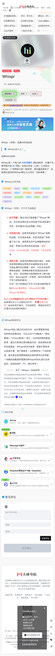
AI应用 (37, 197)
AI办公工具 (35, 188)
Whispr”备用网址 (17, 292)
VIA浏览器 (46, 250)
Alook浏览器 (23, 250)
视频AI (25, 188)
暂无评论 (10, 497)
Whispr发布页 (35, 288)
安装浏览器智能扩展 (29, 644)
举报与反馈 (9, 112)
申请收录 (18, 595)
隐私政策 (24, 597)
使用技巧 (28, 595)
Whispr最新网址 (19, 288)
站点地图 (38, 595)
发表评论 (45, 538)
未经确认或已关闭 (16, 105)
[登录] (10, 10)
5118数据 (37, 333)
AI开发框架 (7, 197)
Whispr (16, 71)
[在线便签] (51, 620)
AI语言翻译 (38, 193)
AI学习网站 (27, 193)
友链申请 (8, 595)
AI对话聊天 (7, 71)
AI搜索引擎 (7, 201)
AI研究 (28, 197)
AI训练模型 (47, 188)
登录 (26, 617)
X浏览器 (35, 250)
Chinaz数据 (17, 338)
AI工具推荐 (19, 197)
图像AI (17, 188)
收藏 (34, 94)
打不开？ (36, 110)
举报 (20, 397)
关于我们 (34, 597)
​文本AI (45, 197)
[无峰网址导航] (27, 575)
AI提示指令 (7, 193)
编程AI (17, 193)
